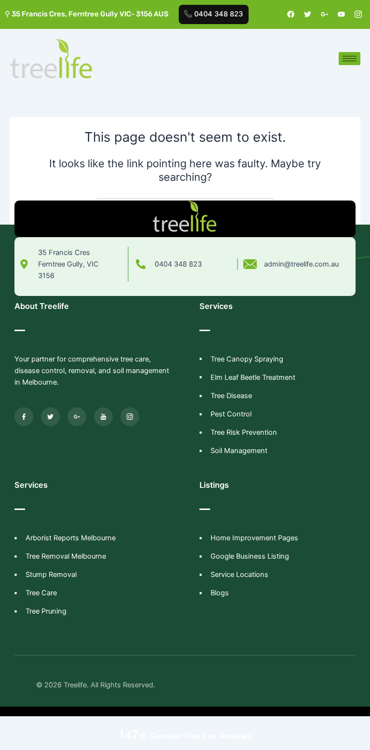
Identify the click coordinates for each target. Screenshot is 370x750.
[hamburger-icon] (349, 58)
